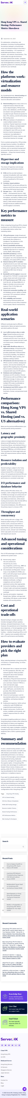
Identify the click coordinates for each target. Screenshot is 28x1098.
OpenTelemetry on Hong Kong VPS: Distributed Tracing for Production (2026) (14, 896)
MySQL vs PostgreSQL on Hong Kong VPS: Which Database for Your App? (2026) (14, 907)
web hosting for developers (9, 819)
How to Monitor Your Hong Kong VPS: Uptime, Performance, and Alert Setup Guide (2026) (13, 935)
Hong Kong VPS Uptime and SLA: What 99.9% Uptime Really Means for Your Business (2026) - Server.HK (13, 930)
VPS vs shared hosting (8, 797)
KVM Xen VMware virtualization (10, 801)
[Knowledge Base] (5, 996)
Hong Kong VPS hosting (12, 793)
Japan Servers (5, 1073)
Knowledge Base (15, 994)
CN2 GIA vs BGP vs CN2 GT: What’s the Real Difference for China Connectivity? (12, 964)
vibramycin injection (8, 955)
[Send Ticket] (5, 1022)
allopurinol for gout (8, 962)
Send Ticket (13, 1019)
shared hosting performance (9, 811)
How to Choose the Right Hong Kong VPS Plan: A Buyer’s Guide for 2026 (12, 956)
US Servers (4, 1067)
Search (5, 841)
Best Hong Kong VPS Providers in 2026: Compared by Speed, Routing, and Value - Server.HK (13, 943)
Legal (2, 1086)
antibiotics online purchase (10, 970)
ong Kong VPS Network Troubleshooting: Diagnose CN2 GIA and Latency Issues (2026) (15, 876)
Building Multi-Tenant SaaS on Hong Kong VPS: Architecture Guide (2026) (15, 886)
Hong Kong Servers (6, 1064)
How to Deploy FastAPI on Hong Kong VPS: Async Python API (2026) (14, 866)
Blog (2, 1083)
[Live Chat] (5, 1008)
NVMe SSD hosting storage (9, 804)
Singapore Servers (6, 1070)
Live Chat (12, 1006)
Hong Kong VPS (18, 789)
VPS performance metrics (8, 815)
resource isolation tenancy (9, 808)
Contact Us (4, 1080)
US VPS (3, 1057)
